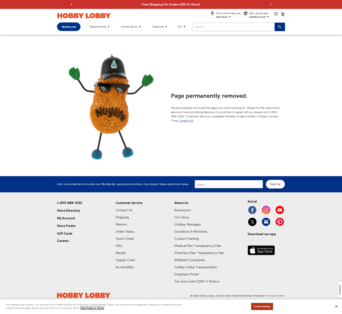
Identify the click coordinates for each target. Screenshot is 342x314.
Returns (121, 224)
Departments (98, 26)
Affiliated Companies (189, 260)
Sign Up (275, 184)
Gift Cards (64, 233)
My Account (66, 218)
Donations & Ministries (190, 231)
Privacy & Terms (276, 295)
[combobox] (233, 27)
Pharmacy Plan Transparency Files (199, 253)
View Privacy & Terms (92, 308)
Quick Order (125, 238)
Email (200, 184)
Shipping (122, 217)
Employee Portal (186, 274)
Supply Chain (126, 260)
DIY (180, 26)
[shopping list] (276, 14)
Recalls (121, 253)
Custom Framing (186, 238)
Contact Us (124, 210)
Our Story (181, 217)
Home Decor (129, 26)
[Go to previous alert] (71, 4)
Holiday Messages (187, 224)
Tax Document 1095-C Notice (196, 281)
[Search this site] (280, 27)
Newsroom (182, 210)
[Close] (336, 306)
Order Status (125, 231)
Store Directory (68, 210)
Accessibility (125, 267)
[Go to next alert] (270, 4)
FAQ (119, 246)
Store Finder (66, 226)
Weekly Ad (69, 26)
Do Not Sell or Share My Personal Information (240, 295)
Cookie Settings (262, 306)
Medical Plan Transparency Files (197, 246)
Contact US (186, 120)
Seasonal (158, 26)
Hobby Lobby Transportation (195, 267)
